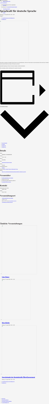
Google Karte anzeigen (12, 200)
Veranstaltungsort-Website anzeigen (7, 202)
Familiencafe (4, 19)
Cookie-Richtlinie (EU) (5, 402)
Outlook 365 (4, 145)
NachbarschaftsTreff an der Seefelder (7, 177)
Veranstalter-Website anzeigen (6, 181)
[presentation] (19, 273)
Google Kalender (4, 143)
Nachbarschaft (13, 169)
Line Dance (5, 277)
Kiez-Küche (6, 323)
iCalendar (3, 144)
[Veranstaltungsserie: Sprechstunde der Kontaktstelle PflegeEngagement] (15, 379)
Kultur (10, 169)
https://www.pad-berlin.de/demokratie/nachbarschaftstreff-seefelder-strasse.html (14, 171)
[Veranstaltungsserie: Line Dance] (15, 279)
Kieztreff (7, 169)
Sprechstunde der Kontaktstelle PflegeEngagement (18, 377)
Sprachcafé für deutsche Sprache (7, 162)
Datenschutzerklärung (5, 399)
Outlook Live (4, 146)
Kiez (4, 169)
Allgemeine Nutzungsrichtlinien (7, 401)
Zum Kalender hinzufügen (3, 106)
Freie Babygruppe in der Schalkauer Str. (8, 381)
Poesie (17, 169)
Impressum (3, 398)
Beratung (3, 167)
